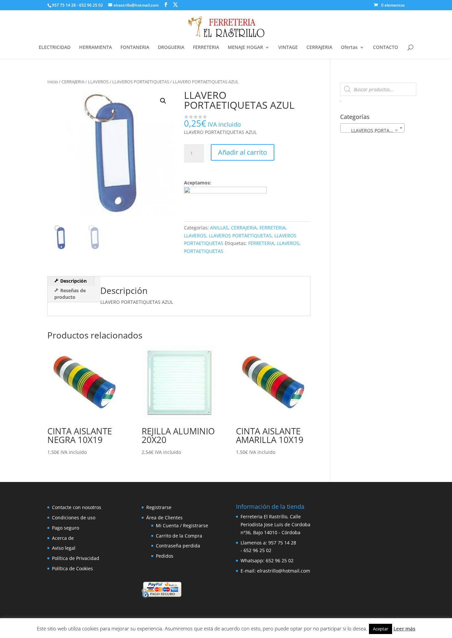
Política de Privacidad (75, 558)
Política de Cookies (72, 568)
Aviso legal (63, 548)
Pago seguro (65, 528)
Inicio (52, 82)
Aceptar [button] (380, 629)
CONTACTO (385, 47)
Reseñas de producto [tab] (70, 293)
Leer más (404, 628)
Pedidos (164, 556)
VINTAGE (288, 47)
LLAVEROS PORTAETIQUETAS (140, 82)
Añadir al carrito (242, 152)
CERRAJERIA (319, 47)
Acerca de (63, 538)
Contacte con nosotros (76, 507)
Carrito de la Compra (179, 536)
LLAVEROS (98, 82)
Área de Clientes (164, 517)
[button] (163, 101)
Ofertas (349, 47)
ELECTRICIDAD (54, 47)
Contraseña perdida (178, 545)
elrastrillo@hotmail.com (283, 571)
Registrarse (158, 507)
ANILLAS (219, 227)
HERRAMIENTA (95, 47)
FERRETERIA (206, 47)
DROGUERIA (171, 47)
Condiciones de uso (73, 517)
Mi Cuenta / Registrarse (182, 525)
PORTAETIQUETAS (203, 251)
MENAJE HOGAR (245, 47)
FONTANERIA (134, 47)
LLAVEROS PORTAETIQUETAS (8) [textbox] (373, 130)
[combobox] (372, 128)
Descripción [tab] (73, 281)
